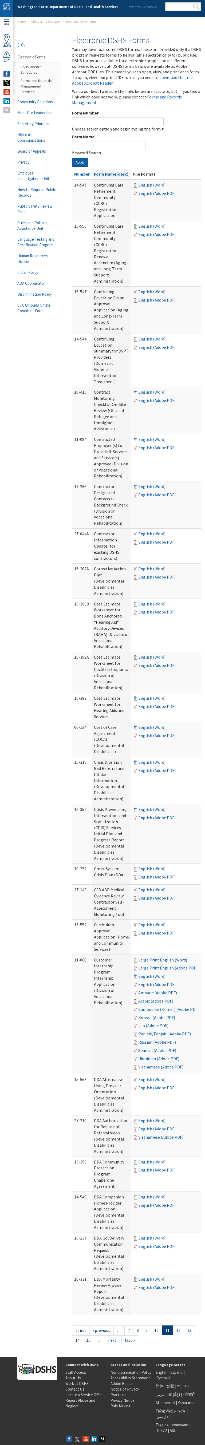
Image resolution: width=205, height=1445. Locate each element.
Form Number (85, 113)
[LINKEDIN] (6, 100)
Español (176, 1372)
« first (81, 1330)
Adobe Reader (122, 1383)
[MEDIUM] (6, 109)
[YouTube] (85, 1439)
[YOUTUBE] (6, 91)
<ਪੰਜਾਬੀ (189, 1394)
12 (178, 1330)
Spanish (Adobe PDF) (157, 1050)
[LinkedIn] (94, 1439)
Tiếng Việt (164, 1411)
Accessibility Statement (130, 1377)
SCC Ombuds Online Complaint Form (33, 308)
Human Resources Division (32, 258)
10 (156, 1330)
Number (82, 174)
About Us (73, 1377)
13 (189, 1330)
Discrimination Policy (34, 294)
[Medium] (102, 1439)
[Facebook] (69, 1439)
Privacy (23, 162)
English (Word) (151, 185)
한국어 (183, 1386)
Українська (187, 1402)
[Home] (6, 8)
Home (21, 21)
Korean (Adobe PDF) (156, 1017)
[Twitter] (77, 1439)
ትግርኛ (161, 1430)
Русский (163, 1377)
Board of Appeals (31, 151)
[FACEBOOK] (6, 73)
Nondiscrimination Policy (131, 1372)
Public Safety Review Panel (35, 209)
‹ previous (101, 1330)
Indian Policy (27, 272)
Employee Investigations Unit (33, 176)
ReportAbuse (6, 60)
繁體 (170, 1386)
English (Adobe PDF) (157, 193)
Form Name (83, 136)
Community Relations (35, 101)
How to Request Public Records (36, 192)
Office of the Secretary (46, 21)
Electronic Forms (31, 57)
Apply (80, 162)
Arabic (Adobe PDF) (155, 1001)
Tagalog (162, 1424)
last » (130, 1340)
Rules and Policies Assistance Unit (32, 225)
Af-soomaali (165, 1402)
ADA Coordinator (31, 283)
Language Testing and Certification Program (35, 242)
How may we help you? (144, 7)
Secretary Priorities (33, 123)
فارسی (162, 1416)
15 (88, 1340)
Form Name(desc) (111, 174)
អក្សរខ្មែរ (173, 1394)
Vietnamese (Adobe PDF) (160, 1067)
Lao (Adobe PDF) (153, 1025)
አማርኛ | (181, 1411)
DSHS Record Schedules (31, 69)
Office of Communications (31, 137)
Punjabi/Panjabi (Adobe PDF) (164, 1033)
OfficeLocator (7, 45)
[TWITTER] (6, 82)
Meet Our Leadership (35, 112)
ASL (173, 1430)
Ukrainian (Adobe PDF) (158, 1058)
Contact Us (74, 1389)
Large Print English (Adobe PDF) (167, 968)
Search (196, 6)
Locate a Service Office (84, 1394)
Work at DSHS (77, 1383)
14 (77, 1340)
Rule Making (121, 1405)
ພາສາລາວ (179, 1424)
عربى (160, 1394)
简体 (160, 1386)
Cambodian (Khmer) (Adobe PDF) (168, 1009)
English (162, 1372)
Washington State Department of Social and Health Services (68, 6)
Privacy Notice (123, 1400)
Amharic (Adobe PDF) (157, 992)
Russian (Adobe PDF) (157, 1042)
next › (113, 1340)
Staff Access (75, 1372)
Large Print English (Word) (162, 960)
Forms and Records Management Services (36, 86)
